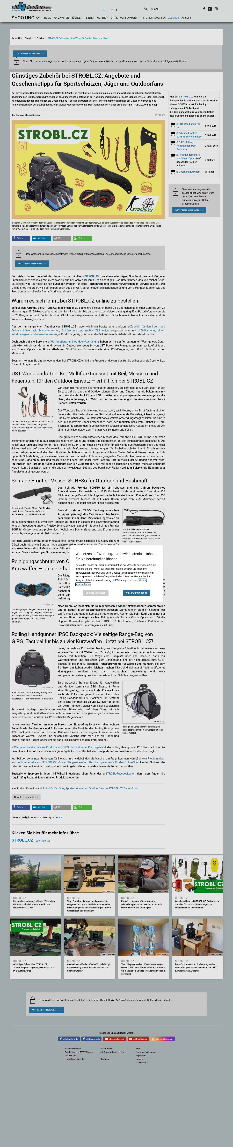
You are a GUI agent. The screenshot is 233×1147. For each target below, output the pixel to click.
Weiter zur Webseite (136, 592)
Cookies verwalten (96, 592)
